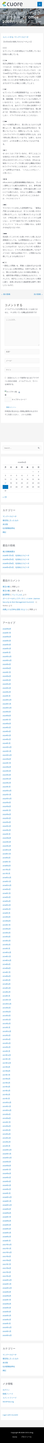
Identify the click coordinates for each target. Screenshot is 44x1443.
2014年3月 (7, 988)
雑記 (4, 532)
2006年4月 (7, 1312)
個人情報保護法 (9, 552)
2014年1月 (6, 996)
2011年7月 (6, 1075)
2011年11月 (7, 1059)
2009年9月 (7, 1162)
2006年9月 (7, 1292)
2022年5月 (7, 818)
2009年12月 (7, 1150)
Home (14, 1437)
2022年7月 (7, 810)
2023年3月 (7, 779)
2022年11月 (7, 795)
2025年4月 (7, 684)
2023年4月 (7, 775)
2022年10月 (7, 799)
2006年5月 (7, 1308)
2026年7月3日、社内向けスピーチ (16, 555)
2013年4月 (7, 1016)
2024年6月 (7, 724)
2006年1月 (7, 1323)
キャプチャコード (19, 399)
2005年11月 (7, 1331)
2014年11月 (7, 956)
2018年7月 (7, 862)
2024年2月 (7, 739)
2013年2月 (7, 1024)
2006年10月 (7, 1288)
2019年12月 (7, 850)
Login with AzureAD (10, 1415)
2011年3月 (6, 1091)
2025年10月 (7, 660)
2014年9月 (7, 964)
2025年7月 (7, 672)
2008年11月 (7, 1201)
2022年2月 (7, 830)
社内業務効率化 (9, 528)
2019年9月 (7, 858)
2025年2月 (7, 692)
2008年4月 (7, 1229)
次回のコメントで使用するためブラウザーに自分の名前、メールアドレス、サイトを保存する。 (22, 381)
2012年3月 (7, 1043)
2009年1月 (7, 1193)
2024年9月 (7, 712)
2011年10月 (7, 1063)
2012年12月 (7, 1031)
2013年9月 (7, 1008)
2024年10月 (7, 708)
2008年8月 (7, 1213)
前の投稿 (5, 294)
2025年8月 (7, 668)
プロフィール (26, 1437)
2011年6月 (6, 1079)
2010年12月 (7, 1102)
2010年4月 (7, 1134)
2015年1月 (6, 948)
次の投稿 (38, 294)
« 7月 (5, 497)
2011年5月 (6, 1083)
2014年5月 (7, 980)
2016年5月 (7, 897)
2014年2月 (7, 992)
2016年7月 (7, 893)
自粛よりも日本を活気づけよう (15, 609)
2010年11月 (7, 1106)
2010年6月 (7, 1126)
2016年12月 (7, 877)
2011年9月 (6, 1067)
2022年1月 (7, 834)
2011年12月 (7, 1055)
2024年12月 (7, 700)
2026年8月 (7, 629)
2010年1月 (6, 1146)
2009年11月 (7, 1154)
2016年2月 (7, 909)
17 (5, 483)
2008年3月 (7, 1233)
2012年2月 (7, 1047)
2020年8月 (7, 838)
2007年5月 (7, 1272)
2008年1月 (7, 1241)
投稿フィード (8, 1394)
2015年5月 (7, 933)
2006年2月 (7, 1320)
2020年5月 (7, 842)
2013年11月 (7, 1000)
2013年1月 (6, 1027)
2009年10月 (7, 1158)
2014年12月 (7, 952)
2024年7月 (7, 720)
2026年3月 (7, 649)
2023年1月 (7, 787)
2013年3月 (7, 1020)
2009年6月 (7, 1173)
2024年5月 (7, 727)
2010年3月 (7, 1138)
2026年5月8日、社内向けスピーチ (16, 563)
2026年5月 (7, 641)
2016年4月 (7, 901)
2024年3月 (7, 735)
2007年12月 (7, 1245)
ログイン (6, 1390)
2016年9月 (7, 889)
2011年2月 (6, 1094)
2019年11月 (7, 854)
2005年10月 (7, 1335)
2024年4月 (7, 731)
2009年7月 (7, 1170)
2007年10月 (7, 1252)
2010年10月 (7, 1110)
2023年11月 (7, 751)
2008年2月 (7, 1237)
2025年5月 (7, 680)
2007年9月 (7, 1256)
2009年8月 (7, 1166)
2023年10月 (7, 755)
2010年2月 (7, 1142)
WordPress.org (8, 1402)
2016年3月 (7, 905)
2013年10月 (7, 1004)
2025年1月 (7, 696)
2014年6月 (7, 976)
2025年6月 (7, 676)
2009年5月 (7, 1177)
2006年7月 (7, 1300)
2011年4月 (6, 1087)
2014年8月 (7, 968)
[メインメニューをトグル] (39, 4)
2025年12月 (7, 656)
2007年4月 (7, 1276)
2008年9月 (7, 1209)
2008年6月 (7, 1221)
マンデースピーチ (22, 37)
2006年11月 (7, 1284)
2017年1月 (6, 873)
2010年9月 (7, 1114)
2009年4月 (7, 1181)
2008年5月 (7, 1225)
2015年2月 (7, 945)
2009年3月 (7, 1185)
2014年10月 (7, 960)
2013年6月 (7, 1012)
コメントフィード (10, 1398)
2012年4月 (7, 1039)
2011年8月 (6, 1071)
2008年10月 (7, 1205)
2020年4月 (7, 846)
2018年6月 (7, 866)
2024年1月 (7, 743)
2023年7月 (7, 763)
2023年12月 (7, 747)
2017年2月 (7, 870)
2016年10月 (7, 885)
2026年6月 (7, 637)
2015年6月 (7, 929)
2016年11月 (7, 881)
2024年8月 (7, 716)
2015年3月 (7, 941)
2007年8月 (7, 1260)
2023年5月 (7, 771)
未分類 (5, 524)
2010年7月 (7, 1122)
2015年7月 (7, 925)
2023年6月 (7, 767)
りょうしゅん (17, 595)
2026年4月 (7, 645)
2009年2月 (7, 1189)
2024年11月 (7, 704)
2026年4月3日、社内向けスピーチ (16, 567)
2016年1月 (6, 913)
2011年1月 (6, 1099)
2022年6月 (7, 814)
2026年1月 (7, 652)
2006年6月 (7, 1304)
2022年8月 (7, 806)
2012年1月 (6, 1051)
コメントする (8, 37)
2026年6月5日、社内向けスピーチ (16, 559)
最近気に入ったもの (10, 520)
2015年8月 (7, 921)
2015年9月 (7, 917)
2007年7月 (7, 1264)
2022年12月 (7, 791)
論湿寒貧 (6, 595)
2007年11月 (7, 1248)
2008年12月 (7, 1197)
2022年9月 (7, 802)
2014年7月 (7, 972)
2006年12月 (7, 1280)
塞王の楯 (6, 587)
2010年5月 (7, 1130)
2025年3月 (7, 688)
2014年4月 (7, 984)
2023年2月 (7, 783)
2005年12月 (7, 1327)
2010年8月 (7, 1118)
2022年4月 (7, 822)
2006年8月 (7, 1296)
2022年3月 (7, 826)
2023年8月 (7, 759)
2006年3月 (7, 1316)
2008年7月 (7, 1217)
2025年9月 (7, 664)
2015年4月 (7, 937)
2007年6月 (7, 1268)
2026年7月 (7, 633)
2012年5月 (7, 1035)
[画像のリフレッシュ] (19, 392)
